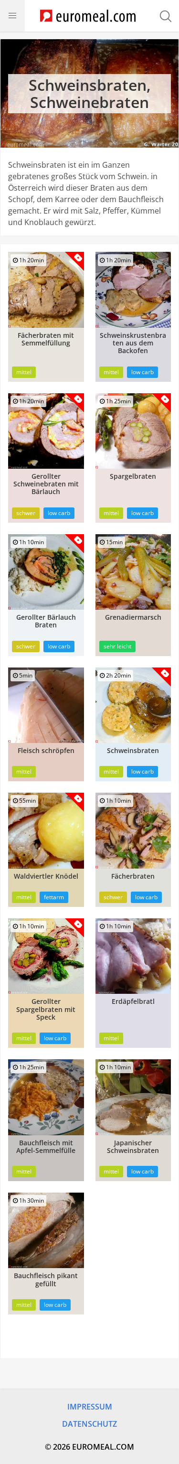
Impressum (89, 1406)
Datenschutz (89, 1424)
